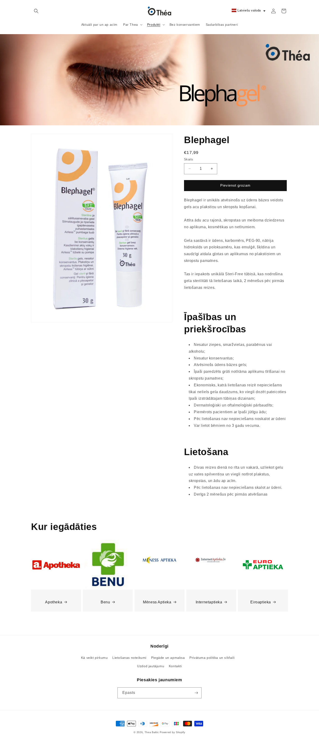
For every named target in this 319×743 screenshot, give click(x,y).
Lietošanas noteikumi (129, 658)
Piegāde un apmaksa (168, 658)
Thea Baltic (152, 732)
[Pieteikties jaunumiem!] (196, 692)
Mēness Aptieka (157, 602)
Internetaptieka (209, 602)
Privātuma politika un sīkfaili (211, 658)
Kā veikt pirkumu (94, 658)
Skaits (188, 159)
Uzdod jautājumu (150, 666)
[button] (36, 11)
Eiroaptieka (260, 602)
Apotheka (53, 602)
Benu (105, 602)
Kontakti (175, 666)
